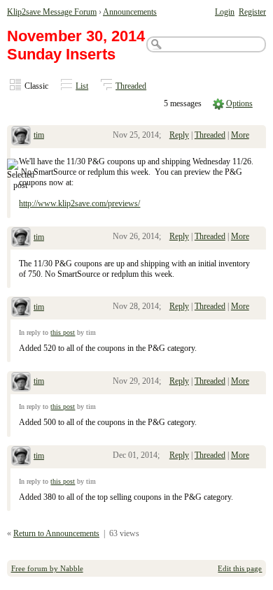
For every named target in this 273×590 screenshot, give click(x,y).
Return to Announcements (56, 533)
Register (252, 12)
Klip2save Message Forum (52, 12)
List (82, 86)
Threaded (130, 86)
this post (62, 332)
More (240, 135)
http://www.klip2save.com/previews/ (79, 203)
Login (224, 12)
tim (39, 135)
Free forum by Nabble (47, 568)
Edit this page (240, 568)
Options (239, 103)
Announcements (130, 12)
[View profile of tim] (21, 137)
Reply (179, 135)
